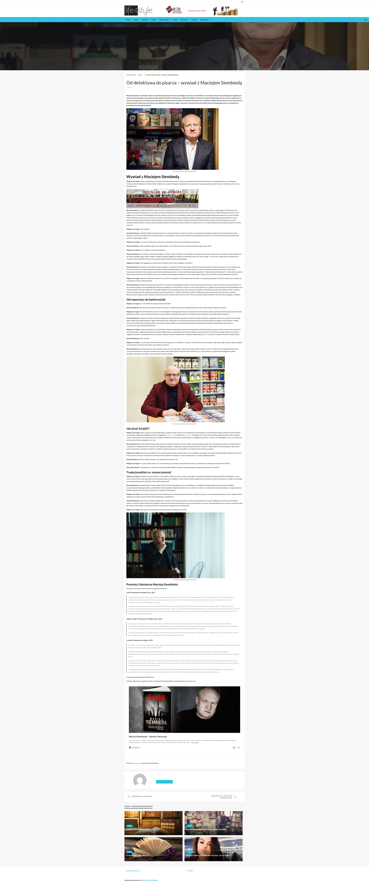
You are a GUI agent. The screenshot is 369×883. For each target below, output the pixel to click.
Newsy (128, 20)
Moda (153, 20)
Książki (140, 75)
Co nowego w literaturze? (137, 855)
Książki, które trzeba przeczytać (140, 829)
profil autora (170, 435)
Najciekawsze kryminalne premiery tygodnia (206, 829)
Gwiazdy (145, 20)
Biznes (136, 20)
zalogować (137, 763)
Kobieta (194, 20)
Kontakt (190, 870)
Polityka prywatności (133, 870)
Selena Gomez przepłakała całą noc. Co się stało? (208, 855)
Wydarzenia (204, 20)
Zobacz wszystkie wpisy (164, 782)
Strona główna (131, 75)
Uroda (175, 20)
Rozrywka (184, 20)
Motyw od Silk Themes (149, 880)
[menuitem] (128, 19)
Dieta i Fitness (164, 20)
